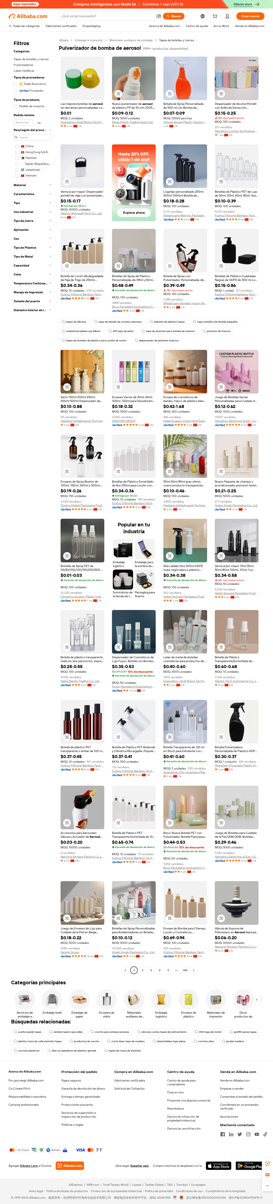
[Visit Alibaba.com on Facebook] (222, 1134)
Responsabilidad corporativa (27, 1096)
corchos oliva (206, 1041)
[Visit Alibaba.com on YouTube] (256, 1134)
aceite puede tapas (29, 1031)
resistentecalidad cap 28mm (83, 331)
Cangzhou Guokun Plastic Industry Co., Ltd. (82, 596)
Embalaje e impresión (89, 40)
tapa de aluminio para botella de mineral (170, 331)
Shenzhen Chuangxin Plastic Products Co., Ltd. (236, 765)
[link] (267, 1163)
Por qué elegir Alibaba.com (26, 1080)
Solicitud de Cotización (129, 1088)
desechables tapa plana (171, 1041)
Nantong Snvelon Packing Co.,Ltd (82, 856)
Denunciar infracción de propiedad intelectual (183, 1118)
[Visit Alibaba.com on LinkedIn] (231, 1134)
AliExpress (76, 1184)
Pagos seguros (71, 1080)
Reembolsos (175, 1108)
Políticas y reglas (72, 1124)
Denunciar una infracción (184, 1128)
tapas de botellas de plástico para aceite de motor (96, 340)
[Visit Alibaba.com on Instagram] (248, 1134)
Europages (198, 1184)
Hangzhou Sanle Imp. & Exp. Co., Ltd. (236, 421)
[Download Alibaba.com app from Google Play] (250, 1165)
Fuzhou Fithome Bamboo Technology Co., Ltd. (236, 215)
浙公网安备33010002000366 (206, 1197)
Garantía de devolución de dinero (83, 1088)
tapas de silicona (76, 321)
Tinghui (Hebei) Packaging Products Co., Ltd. (82, 505)
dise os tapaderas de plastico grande (74, 1050)
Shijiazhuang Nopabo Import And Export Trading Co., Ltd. (185, 303)
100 (185, 970)
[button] (158, 16)
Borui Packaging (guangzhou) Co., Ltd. (134, 306)
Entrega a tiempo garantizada (80, 1096)
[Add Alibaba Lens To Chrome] (70, 1165)
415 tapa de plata (123, 331)
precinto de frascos (218, 331)
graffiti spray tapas (245, 1031)
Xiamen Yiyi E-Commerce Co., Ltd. (236, 681)
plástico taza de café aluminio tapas (40, 1041)
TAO (170, 1184)
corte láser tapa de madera (128, 1041)
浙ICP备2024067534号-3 (245, 1197)
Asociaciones (229, 1116)
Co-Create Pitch (19, 1088)
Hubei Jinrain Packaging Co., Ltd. (236, 505)
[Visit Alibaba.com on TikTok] (265, 1134)
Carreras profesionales (24, 1104)
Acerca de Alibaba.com (25, 1071)
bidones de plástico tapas (169, 321)
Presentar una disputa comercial (188, 1100)
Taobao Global (154, 1184)
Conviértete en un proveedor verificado (239, 1106)
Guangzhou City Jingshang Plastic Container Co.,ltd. (185, 772)
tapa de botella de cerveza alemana (120, 321)
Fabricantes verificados (129, 1080)
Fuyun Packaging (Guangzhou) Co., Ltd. (134, 686)
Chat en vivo (175, 1092)
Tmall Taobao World (115, 1184)
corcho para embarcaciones (112, 1031)
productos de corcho (86, 1041)
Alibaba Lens (29, 1165)
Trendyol (182, 1184)
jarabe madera (235, 1041)
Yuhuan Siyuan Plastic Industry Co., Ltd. (185, 122)
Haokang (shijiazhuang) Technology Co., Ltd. (82, 421)
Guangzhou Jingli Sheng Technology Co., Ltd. (82, 122)
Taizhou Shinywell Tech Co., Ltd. (81, 213)
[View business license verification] (175, 1197)
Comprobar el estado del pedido (241, 1096)
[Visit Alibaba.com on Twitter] (239, 1134)
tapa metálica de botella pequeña (217, 321)
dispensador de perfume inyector (159, 340)
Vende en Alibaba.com (235, 1080)
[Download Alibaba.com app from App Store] (218, 1165)
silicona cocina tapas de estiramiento (164, 1031)
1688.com (92, 1184)
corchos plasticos (28, 1050)
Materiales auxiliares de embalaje (131, 40)
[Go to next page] (193, 970)
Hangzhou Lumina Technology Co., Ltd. (236, 131)
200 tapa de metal (210, 1031)
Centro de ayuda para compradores (181, 1082)
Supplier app (139, 1165)
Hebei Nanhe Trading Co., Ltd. (80, 681)
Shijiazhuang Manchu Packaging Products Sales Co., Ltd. (185, 215)
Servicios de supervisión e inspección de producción (78, 1114)
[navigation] (32, 506)
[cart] (215, 17)
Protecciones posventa (77, 1104)
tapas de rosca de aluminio (125, 1050)
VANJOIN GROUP (124, 421)
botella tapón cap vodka (68, 1031)
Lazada (136, 1184)
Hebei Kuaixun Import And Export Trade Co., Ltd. (185, 421)
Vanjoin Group (70, 952)
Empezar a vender (232, 1088)
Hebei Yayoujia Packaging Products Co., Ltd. (185, 596)
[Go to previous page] (125, 970)
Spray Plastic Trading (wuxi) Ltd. (132, 122)
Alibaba (63, 40)
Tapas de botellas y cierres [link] (176, 40)
